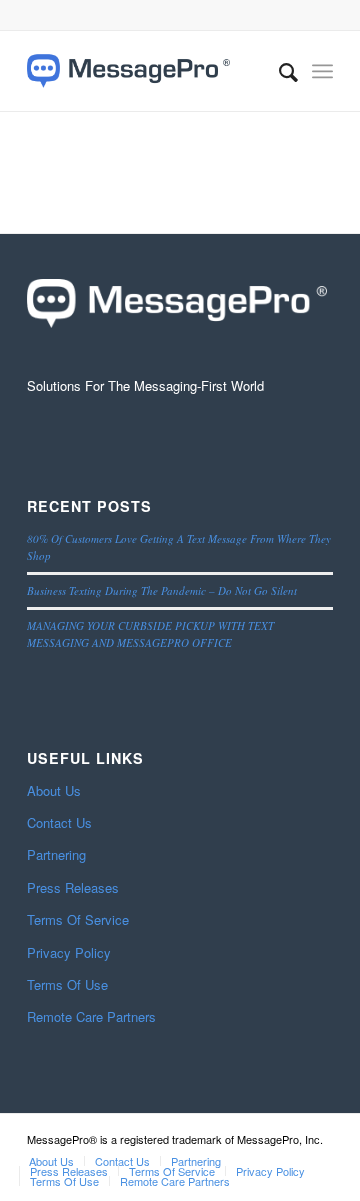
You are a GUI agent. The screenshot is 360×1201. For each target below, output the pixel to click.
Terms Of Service (78, 919)
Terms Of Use (67, 984)
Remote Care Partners (91, 1016)
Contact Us (59, 822)
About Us (54, 790)
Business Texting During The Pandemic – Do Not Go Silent (162, 590)
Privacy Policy (69, 952)
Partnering (56, 854)
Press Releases (73, 887)
